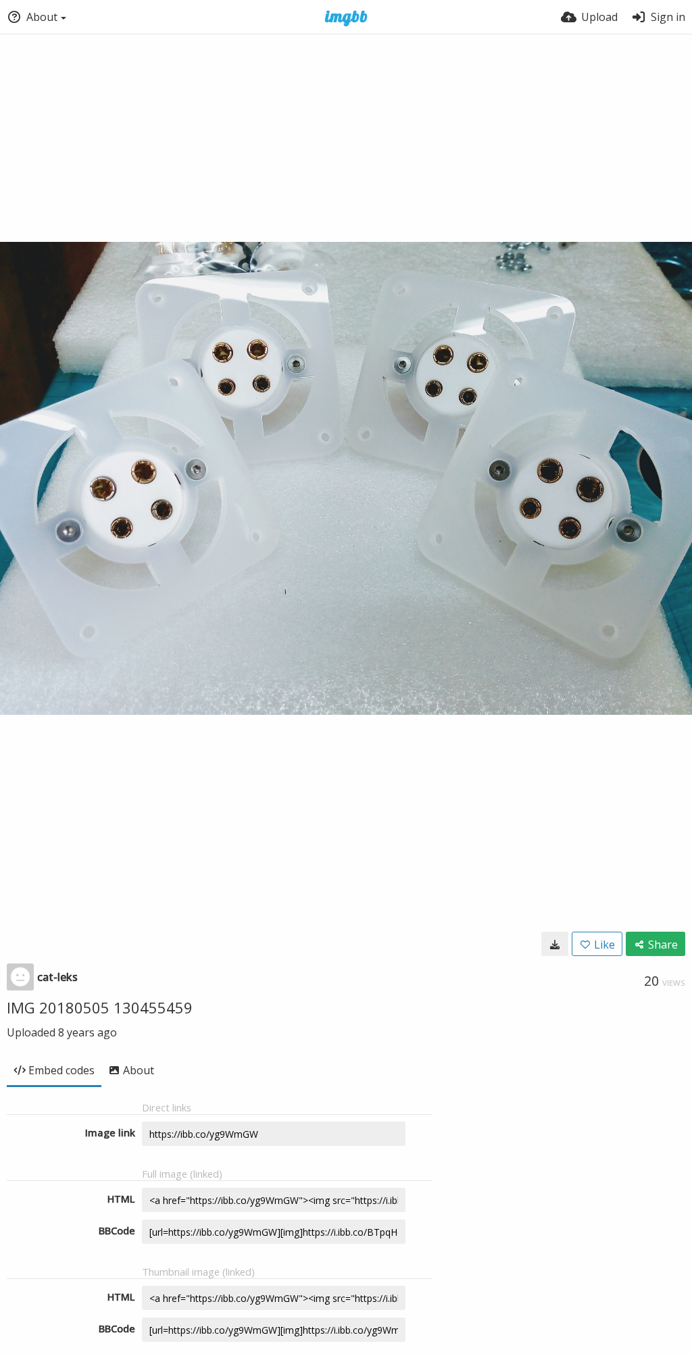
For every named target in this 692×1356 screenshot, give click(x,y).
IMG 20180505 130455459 (100, 1007)
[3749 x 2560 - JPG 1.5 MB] (554, 944)
